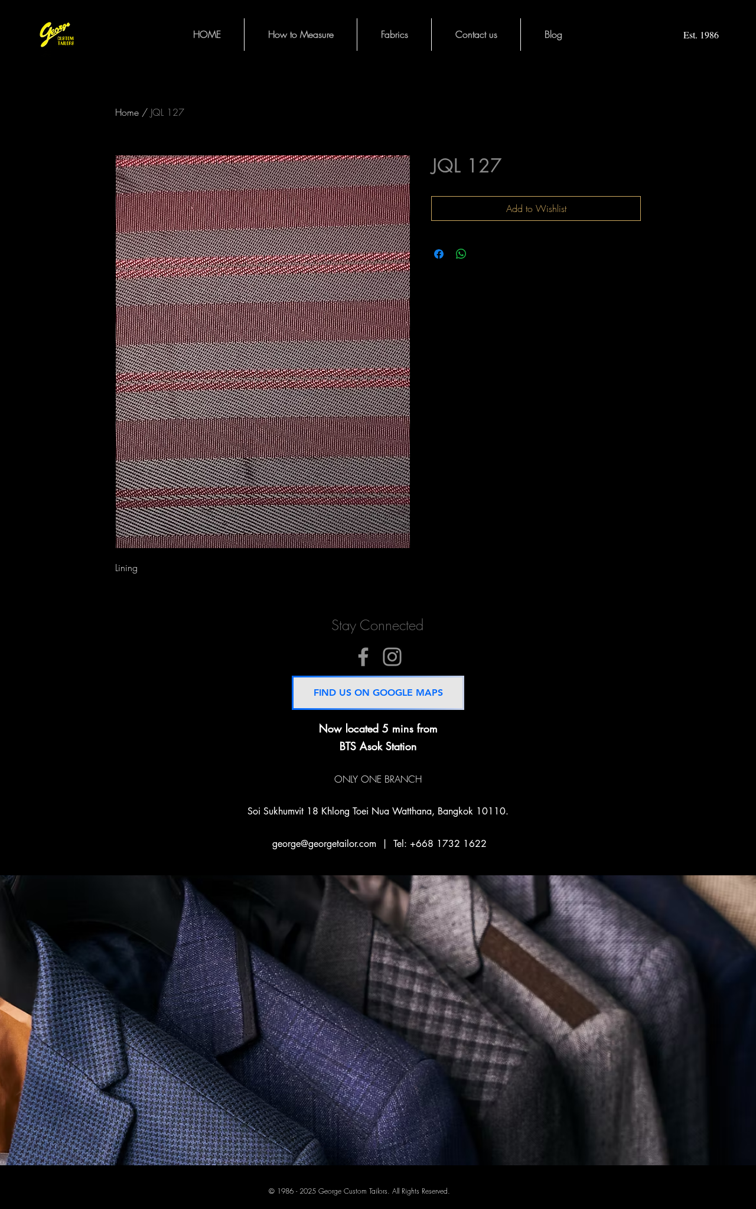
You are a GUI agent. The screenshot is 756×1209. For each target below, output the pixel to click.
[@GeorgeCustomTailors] (363, 656)
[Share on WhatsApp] (461, 254)
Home (127, 112)
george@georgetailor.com (324, 843)
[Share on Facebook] (439, 254)
